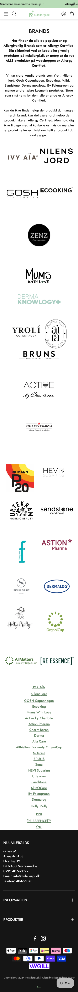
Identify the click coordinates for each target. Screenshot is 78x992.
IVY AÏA (38, 687)
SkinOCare (39, 787)
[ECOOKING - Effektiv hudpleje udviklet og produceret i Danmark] (56, 209)
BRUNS (39, 758)
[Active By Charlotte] (39, 406)
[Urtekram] (21, 526)
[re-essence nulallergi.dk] (57, 677)
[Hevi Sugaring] (54, 491)
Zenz (39, 764)
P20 (39, 814)
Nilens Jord (39, 693)
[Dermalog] (56, 602)
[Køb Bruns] (39, 371)
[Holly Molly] (21, 638)
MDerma (39, 753)
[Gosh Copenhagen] (22, 209)
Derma (39, 735)
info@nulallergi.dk (26, 876)
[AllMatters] (21, 677)
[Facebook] (34, 938)
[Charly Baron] (39, 445)
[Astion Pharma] (57, 567)
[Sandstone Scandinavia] (56, 526)
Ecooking (39, 706)
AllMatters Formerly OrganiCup (39, 747)
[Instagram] (43, 938)
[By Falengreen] (22, 567)
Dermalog (39, 799)
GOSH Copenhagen (39, 700)
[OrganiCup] (55, 638)
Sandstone (39, 782)
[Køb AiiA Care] (56, 349)
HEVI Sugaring (39, 770)
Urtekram (39, 776)
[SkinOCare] (21, 602)
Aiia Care (39, 741)
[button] (6, 14)
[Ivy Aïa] (22, 174)
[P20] (20, 491)
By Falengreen (39, 793)
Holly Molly (39, 806)
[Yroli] (27, 349)
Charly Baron (39, 729)
